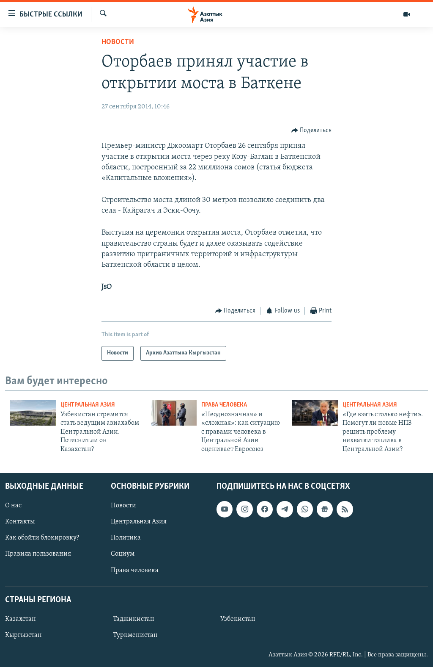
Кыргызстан (23, 635)
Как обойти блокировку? (42, 537)
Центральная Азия (87, 405)
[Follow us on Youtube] (224, 509)
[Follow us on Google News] (325, 509)
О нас (13, 505)
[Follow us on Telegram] (285, 509)
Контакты (20, 521)
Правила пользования (38, 554)
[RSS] (345, 509)
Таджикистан (133, 619)
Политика (126, 537)
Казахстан (20, 619)
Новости (117, 42)
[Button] (311, 130)
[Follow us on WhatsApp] (305, 509)
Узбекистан (237, 619)
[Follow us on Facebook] (265, 509)
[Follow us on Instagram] (244, 509)
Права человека (224, 405)
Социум (122, 554)
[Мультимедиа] (406, 14)
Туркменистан (135, 635)
